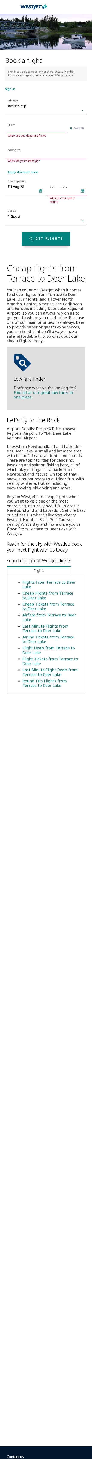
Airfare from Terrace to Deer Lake (49, 617)
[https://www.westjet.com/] (34, 9)
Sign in (10, 89)
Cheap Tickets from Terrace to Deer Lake (48, 606)
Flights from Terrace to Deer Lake (49, 584)
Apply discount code (23, 172)
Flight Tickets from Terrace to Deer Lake (50, 661)
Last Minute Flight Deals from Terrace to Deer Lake (50, 672)
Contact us (15, 1456)
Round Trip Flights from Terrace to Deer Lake (44, 683)
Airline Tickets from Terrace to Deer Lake (48, 639)
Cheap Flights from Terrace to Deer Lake (47, 595)
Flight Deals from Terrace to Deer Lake (48, 650)
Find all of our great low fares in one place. (43, 395)
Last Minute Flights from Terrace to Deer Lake (45, 628)
